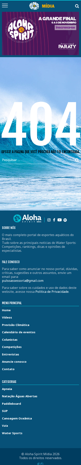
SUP (5, 411)
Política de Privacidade (52, 291)
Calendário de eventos (18, 332)
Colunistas (9, 339)
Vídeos (7, 317)
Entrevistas (10, 354)
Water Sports (12, 433)
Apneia (7, 389)
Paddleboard (11, 404)
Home (6, 310)
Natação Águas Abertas (19, 396)
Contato (8, 369)
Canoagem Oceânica (17, 418)
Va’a (5, 425)
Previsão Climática (15, 325)
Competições (12, 347)
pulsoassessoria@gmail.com (22, 280)
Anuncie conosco (14, 361)
